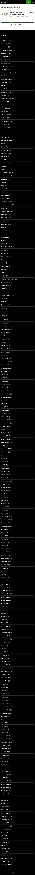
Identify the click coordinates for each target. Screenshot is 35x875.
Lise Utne (3, 182)
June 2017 (4, 571)
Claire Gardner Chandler (8, 72)
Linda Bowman (5, 179)
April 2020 (4, 465)
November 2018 (5, 519)
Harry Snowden (5, 127)
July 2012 (3, 755)
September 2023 (5, 368)
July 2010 (3, 832)
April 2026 (4, 323)
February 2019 (5, 510)
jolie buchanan (5, 163)
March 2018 (4, 545)
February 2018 (5, 548)
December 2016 (5, 590)
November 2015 (5, 632)
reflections (4, 243)
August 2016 (4, 603)
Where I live (4, 305)
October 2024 (5, 352)
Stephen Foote (5, 285)
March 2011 (4, 806)
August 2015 (4, 642)
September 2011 (5, 787)
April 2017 (4, 577)
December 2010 (5, 816)
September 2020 (5, 449)
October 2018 (5, 523)
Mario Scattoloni (5, 198)
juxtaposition (4, 166)
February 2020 (5, 471)
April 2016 (4, 616)
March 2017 (4, 581)
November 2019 (5, 481)
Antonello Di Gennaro (7, 50)
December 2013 (5, 706)
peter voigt (4, 221)
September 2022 (5, 397)
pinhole (3, 227)
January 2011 (4, 813)
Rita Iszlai (3, 250)
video (2, 301)
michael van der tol (6, 205)
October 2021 (5, 426)
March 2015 (4, 658)
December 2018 (5, 516)
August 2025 (4, 332)
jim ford (3, 147)
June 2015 (4, 648)
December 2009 (5, 855)
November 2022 (5, 394)
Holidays (3, 130)
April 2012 (4, 764)
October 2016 (5, 597)
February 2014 (5, 700)
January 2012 (4, 774)
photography (4, 224)
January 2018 (4, 552)
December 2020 (5, 439)
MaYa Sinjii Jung (5, 201)
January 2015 (4, 665)
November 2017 (5, 558)
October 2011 (5, 784)
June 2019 (4, 497)
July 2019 (3, 494)
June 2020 (4, 458)
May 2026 (3, 320)
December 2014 (5, 668)
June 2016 (4, 610)
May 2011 (3, 800)
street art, (3, 292)
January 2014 (4, 703)
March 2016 (4, 619)
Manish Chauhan (5, 192)
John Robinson (5, 159)
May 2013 (3, 726)
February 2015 (5, 661)
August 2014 (4, 681)
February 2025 (5, 342)
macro (2, 185)
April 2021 (4, 432)
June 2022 (4, 403)
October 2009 (5, 861)
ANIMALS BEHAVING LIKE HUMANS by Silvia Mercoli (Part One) (21, 13)
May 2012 (3, 761)
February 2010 (5, 848)
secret (2, 263)
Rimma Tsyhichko (6, 247)
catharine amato (5, 66)
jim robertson (5, 153)
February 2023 (5, 384)
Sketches (3, 269)
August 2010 (4, 829)
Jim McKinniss (5, 150)
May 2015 (3, 652)
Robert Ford (4, 253)
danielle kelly (4, 76)
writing (3, 308)
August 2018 (4, 529)
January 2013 (4, 735)
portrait (3, 234)
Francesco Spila (5, 108)
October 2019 (5, 484)
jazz (2, 143)
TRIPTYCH (4, 298)
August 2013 (4, 716)
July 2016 (3, 606)
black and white (5, 53)
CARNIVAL (4, 60)
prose (2, 240)
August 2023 (4, 371)
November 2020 (5, 442)
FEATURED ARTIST (6, 98)
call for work (4, 56)
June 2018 (4, 536)
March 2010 (4, 845)
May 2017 (3, 574)
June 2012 (4, 758)
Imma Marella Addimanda (8, 134)
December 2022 (5, 390)
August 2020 (4, 452)
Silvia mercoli (4, 266)
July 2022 (3, 400)
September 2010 (5, 826)
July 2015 (3, 645)
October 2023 (5, 365)
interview (3, 137)
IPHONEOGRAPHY (6, 140)
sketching (3, 272)
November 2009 (5, 858)
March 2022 (4, 410)
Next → (21, 24)
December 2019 (5, 478)
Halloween (4, 124)
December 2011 (5, 777)
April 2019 (4, 503)
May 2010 (3, 839)
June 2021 (4, 429)
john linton (4, 156)
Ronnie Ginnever (5, 259)
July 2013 (3, 719)
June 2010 (4, 835)
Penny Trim (4, 214)
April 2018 (4, 542)
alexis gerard (4, 43)
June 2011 (4, 797)
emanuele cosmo (5, 95)
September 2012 (5, 748)
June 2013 (4, 723)
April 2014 (4, 694)
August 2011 (4, 790)
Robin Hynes (4, 256)
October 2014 (5, 674)
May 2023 (3, 374)
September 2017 (5, 561)
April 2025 (4, 339)
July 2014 (3, 684)
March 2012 (4, 768)
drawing (3, 85)
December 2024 (5, 349)
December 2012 (5, 739)
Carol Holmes (5, 63)
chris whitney (4, 69)
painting (3, 208)
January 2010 (4, 852)
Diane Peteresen (5, 79)
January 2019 (4, 513)
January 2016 (4, 626)
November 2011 (5, 781)
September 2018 (5, 526)
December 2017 (5, 555)
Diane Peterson (5, 82)
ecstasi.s (3, 89)
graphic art (4, 118)
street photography (6, 295)
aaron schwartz (5, 40)
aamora (3, 2)
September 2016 (5, 600)
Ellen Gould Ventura (6, 92)
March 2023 (4, 381)
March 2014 (4, 697)
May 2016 (3, 613)
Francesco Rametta (6, 105)
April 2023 (4, 378)
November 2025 (5, 329)
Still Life (3, 288)
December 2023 (5, 358)
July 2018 (3, 532)
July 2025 (3, 336)
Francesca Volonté (6, 101)
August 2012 (4, 752)
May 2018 (3, 539)
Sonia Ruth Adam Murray (8, 279)
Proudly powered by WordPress (8, 872)
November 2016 (5, 594)
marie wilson (4, 195)
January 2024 (4, 355)
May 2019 (3, 500)
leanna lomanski (5, 176)
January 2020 (4, 474)
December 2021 (5, 419)
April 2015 (4, 655)
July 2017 (3, 568)
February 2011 (5, 810)
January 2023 (4, 387)
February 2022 (5, 413)
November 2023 (5, 361)
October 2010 (5, 823)
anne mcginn (4, 47)
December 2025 (5, 326)
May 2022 (3, 407)
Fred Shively (4, 111)
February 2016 (5, 623)
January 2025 (4, 345)
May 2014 (3, 690)
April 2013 (4, 729)
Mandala (3, 189)
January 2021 (4, 436)
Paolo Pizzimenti (5, 211)
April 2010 (4, 842)
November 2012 (5, 742)
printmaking (4, 237)
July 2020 (3, 455)
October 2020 (5, 445)
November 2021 (5, 423)
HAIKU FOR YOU (6, 121)
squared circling (5, 282)
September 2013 (5, 713)
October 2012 (5, 745)
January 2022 (4, 416)
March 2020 (4, 468)
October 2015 (5, 636)
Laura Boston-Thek (6, 172)
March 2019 (4, 507)
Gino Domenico (5, 114)
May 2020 (3, 461)
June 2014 (4, 687)
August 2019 (4, 490)
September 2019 (5, 487)
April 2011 (4, 803)
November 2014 (5, 671)
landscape (3, 169)
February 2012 (5, 771)
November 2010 (5, 819)
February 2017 (5, 584)
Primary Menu (33, 2)
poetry (3, 230)
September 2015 (5, 639)
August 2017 (4, 565)
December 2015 (5, 629)
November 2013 (5, 710)
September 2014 (5, 677)
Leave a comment (25, 16)
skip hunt (3, 276)
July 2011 (3, 793)
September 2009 (5, 864)
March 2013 (4, 732)
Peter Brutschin (5, 218)
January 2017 (4, 587)
